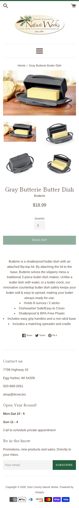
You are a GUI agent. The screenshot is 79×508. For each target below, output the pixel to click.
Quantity (39, 218)
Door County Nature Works (42, 487)
